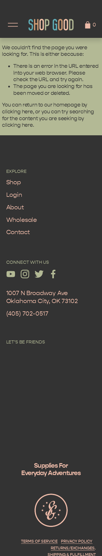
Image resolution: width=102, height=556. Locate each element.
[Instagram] (24, 274)
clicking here (17, 112)
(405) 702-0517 (27, 313)
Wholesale (21, 220)
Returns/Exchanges (73, 548)
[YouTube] (10, 274)
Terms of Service (39, 541)
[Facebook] (53, 274)
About (15, 207)
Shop (13, 182)
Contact (18, 232)
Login (14, 195)
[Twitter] (39, 274)
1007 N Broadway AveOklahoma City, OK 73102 (42, 297)
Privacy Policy (76, 541)
